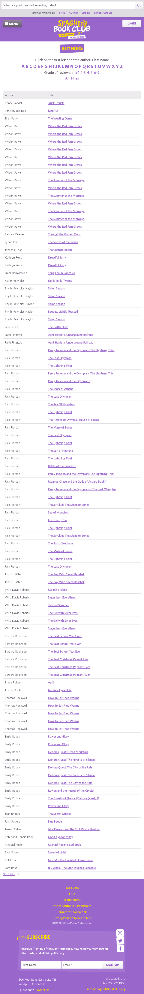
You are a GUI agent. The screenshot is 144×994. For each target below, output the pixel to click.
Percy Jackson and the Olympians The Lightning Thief (81, 350)
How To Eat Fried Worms (63, 697)
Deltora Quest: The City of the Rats (70, 767)
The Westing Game (60, 118)
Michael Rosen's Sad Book (64, 844)
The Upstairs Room (60, 249)
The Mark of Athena (60, 388)
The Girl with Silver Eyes (63, 612)
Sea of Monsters (58, 512)
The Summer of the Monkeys (66, 180)
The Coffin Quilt (58, 327)
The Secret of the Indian (63, 242)
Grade (86, 12)
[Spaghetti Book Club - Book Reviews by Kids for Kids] (72, 29)
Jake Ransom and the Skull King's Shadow (74, 829)
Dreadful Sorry (57, 257)
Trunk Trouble (56, 103)
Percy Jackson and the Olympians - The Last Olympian (82, 489)
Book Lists (72, 887)
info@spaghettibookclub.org (106, 989)
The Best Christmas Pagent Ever (68, 659)
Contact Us (41, 990)
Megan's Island (57, 589)
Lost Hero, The (57, 520)
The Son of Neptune (60, 450)
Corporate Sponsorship (72, 912)
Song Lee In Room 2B (61, 273)
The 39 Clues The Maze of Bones (68, 504)
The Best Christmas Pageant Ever (69, 667)
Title (62, 12)
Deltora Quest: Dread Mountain (68, 752)
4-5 (90, 72)
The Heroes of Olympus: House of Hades (73, 419)
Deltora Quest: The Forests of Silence (71, 759)
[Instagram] (120, 933)
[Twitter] (120, 941)
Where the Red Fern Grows (65, 126)
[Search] (139, 5)
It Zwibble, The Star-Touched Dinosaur (72, 867)
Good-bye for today (60, 837)
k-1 (77, 72)
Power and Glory (58, 736)
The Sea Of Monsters (61, 404)
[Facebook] (120, 948)
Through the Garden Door (64, 234)
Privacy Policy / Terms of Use (72, 918)
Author (73, 12)
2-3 (83, 72)
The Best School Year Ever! (65, 636)
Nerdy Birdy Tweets (60, 280)
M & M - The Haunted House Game (70, 860)
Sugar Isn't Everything (62, 597)
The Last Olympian (59, 358)
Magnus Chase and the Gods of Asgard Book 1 (77, 481)
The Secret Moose (59, 813)
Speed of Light (57, 852)
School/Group (103, 12)
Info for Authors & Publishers (72, 906)
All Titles (72, 78)
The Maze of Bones (60, 427)
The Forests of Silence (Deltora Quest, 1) (73, 798)
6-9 (97, 72)
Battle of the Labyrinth (62, 466)
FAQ (72, 893)
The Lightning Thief (60, 365)
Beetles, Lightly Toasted (63, 311)
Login (132, 23)
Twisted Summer (58, 605)
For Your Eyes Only (59, 690)
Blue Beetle (55, 821)
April (51, 682)
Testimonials (72, 899)
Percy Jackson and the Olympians (69, 381)
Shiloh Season (56, 288)
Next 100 (9, 874)
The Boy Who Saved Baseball (66, 574)
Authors (72, 48)
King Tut (53, 110)
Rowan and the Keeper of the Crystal (71, 790)
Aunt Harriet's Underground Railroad (70, 334)
